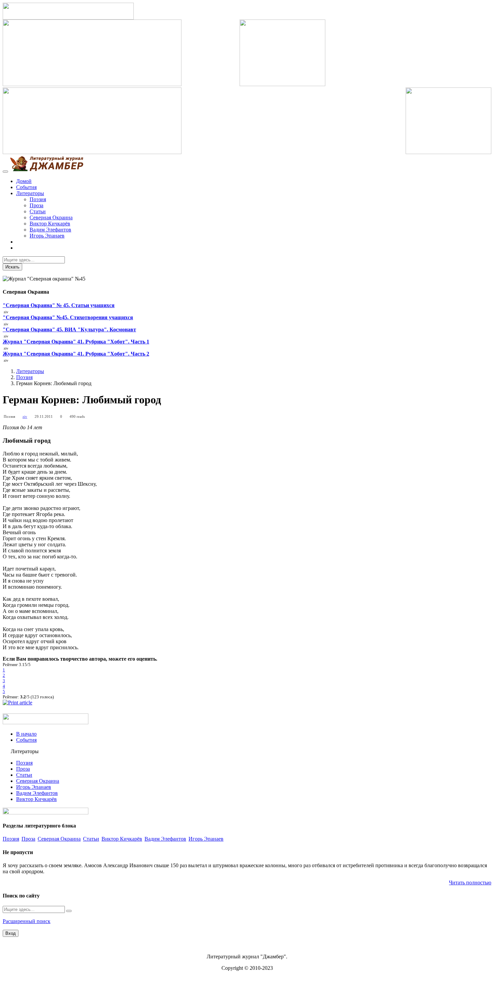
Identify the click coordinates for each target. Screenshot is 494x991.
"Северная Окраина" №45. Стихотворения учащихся (68, 317)
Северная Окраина (51, 217)
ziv (25, 416)
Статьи (38, 211)
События (26, 187)
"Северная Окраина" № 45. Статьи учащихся (59, 305)
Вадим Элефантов (50, 229)
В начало (26, 734)
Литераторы (30, 193)
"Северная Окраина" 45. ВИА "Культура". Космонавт (69, 329)
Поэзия (38, 199)
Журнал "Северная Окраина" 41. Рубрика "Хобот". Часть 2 (76, 354)
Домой (24, 181)
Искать (12, 266)
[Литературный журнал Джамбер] (46, 170)
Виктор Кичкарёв (50, 223)
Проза (36, 205)
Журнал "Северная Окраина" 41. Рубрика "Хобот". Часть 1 (76, 341)
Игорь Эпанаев (47, 235)
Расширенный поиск (26, 921)
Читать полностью (470, 882)
